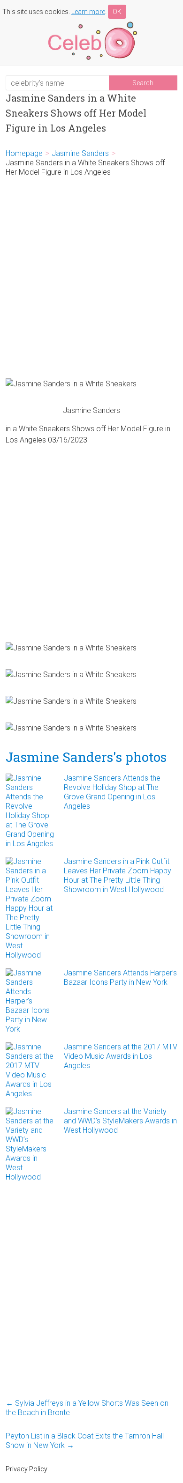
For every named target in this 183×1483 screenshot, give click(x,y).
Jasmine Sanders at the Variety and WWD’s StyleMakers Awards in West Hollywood (120, 1121)
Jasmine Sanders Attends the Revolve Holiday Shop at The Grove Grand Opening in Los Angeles (112, 792)
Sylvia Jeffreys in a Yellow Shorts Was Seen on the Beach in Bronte (87, 1408)
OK (117, 11)
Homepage (24, 153)
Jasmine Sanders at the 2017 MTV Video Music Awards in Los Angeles (120, 1056)
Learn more (88, 11)
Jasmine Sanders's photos (86, 757)
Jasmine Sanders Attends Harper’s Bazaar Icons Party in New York (120, 977)
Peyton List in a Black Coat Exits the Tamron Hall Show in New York (85, 1440)
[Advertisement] (91, 277)
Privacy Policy (26, 1469)
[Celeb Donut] (91, 23)
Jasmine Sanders (80, 153)
